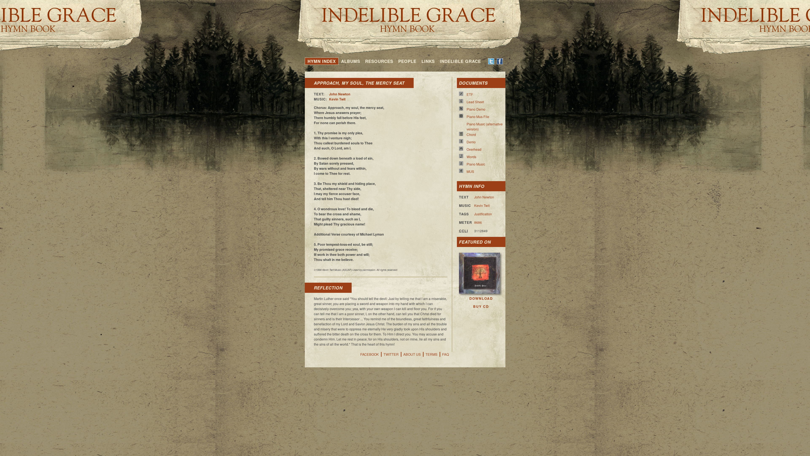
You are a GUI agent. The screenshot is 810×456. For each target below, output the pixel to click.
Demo (471, 142)
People (407, 61)
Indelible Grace (460, 61)
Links (428, 61)
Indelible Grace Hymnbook (405, 17)
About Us (412, 354)
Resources (379, 61)
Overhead (474, 149)
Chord (471, 134)
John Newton (339, 94)
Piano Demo (476, 109)
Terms (431, 354)
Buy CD (481, 306)
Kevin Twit (337, 99)
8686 (478, 222)
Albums (350, 61)
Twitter (391, 354)
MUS (470, 171)
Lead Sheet (475, 101)
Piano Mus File (478, 116)
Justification (483, 214)
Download (481, 298)
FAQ (445, 354)
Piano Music (476, 164)
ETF (470, 94)
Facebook (369, 354)
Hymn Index (322, 61)
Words (471, 156)
